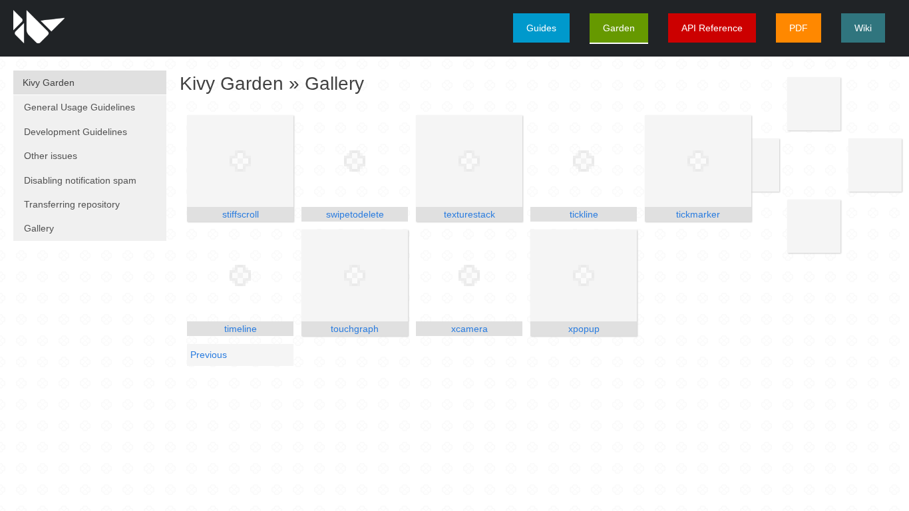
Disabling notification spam (80, 180)
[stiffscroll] (240, 161)
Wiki (863, 28)
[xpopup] (583, 275)
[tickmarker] (698, 161)
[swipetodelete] (354, 161)
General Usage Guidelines (79, 107)
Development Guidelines (75, 131)
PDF (798, 28)
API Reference (712, 28)
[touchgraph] (354, 275)
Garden (619, 28)
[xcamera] (469, 275)
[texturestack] (469, 161)
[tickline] (583, 161)
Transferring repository (72, 204)
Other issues (50, 155)
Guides (541, 28)
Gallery (39, 228)
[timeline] (240, 275)
